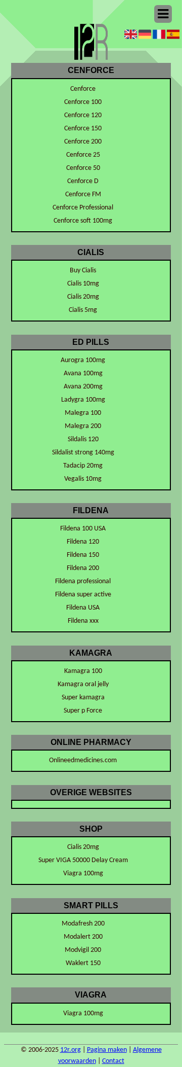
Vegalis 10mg (83, 479)
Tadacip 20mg (83, 466)
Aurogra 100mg (83, 360)
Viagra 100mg (83, 873)
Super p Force (83, 711)
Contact (113, 1061)
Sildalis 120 (83, 439)
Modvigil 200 (83, 950)
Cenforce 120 (83, 115)
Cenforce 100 (83, 102)
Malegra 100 (83, 413)
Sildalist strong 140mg (83, 452)
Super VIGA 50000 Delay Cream (83, 860)
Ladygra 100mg (83, 400)
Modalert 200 (83, 937)
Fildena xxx (83, 621)
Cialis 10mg (83, 284)
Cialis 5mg (83, 310)
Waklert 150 (83, 963)
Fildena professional (83, 581)
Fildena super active (83, 594)
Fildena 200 (83, 568)
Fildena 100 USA (83, 528)
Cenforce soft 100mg (83, 221)
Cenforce (83, 89)
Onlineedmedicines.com (83, 760)
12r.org (70, 1050)
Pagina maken (107, 1050)
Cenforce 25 (83, 155)
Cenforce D (83, 181)
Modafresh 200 (83, 924)
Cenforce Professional (83, 207)
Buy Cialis (83, 270)
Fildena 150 (83, 555)
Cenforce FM (83, 194)
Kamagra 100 (83, 671)
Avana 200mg (83, 386)
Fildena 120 (83, 542)
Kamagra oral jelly (83, 684)
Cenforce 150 (83, 128)
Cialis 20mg (83, 297)
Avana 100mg (83, 373)
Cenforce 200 (83, 142)
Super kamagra (83, 697)
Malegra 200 (83, 426)
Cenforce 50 (83, 168)
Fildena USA (83, 608)
